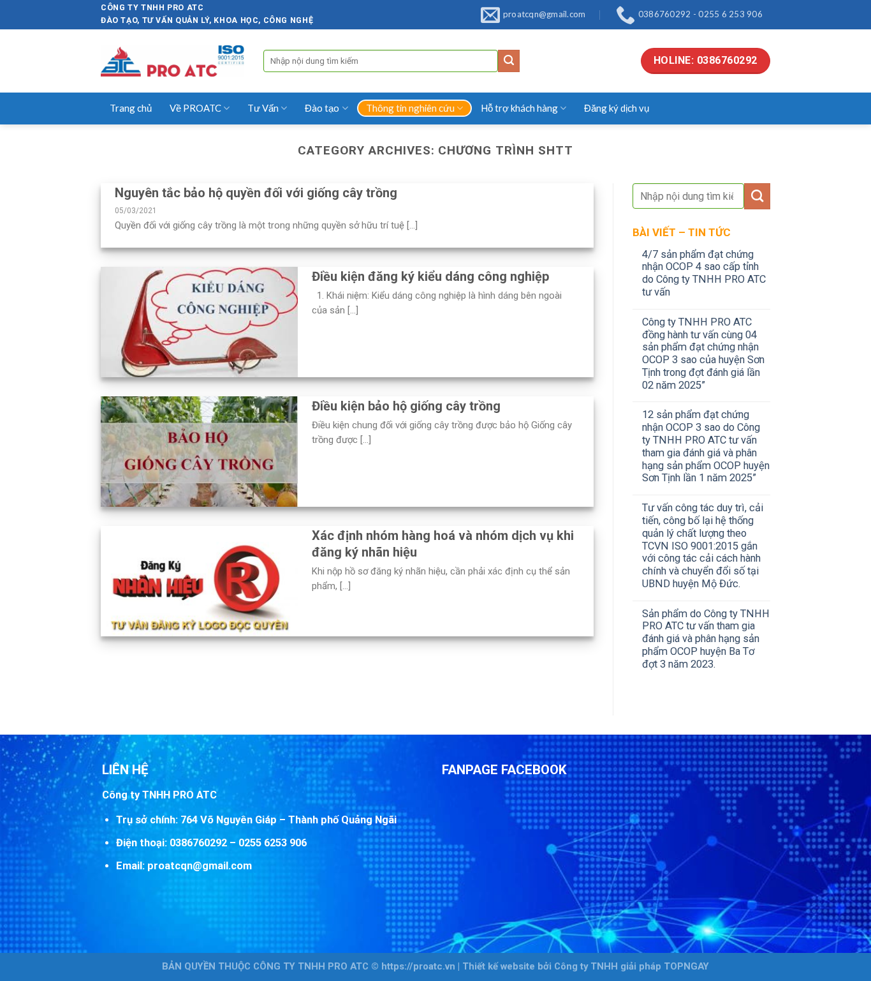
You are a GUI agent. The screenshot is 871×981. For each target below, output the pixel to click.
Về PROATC (195, 108)
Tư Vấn (263, 108)
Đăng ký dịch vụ (616, 108)
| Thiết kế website (496, 966)
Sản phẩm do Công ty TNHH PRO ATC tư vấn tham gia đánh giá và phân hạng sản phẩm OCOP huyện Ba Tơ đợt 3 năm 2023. (706, 639)
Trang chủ (131, 108)
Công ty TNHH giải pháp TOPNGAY (631, 966)
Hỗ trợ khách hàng (519, 108)
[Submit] (509, 61)
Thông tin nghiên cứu (410, 108)
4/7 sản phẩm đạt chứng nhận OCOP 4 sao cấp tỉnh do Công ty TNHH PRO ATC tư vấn (704, 273)
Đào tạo (322, 108)
